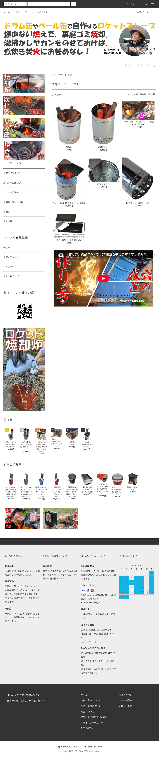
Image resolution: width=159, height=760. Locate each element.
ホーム (7, 12)
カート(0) (149, 4)
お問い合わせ (142, 12)
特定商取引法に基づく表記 (94, 717)
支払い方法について (91, 700)
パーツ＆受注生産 (39, 12)
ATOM (90, 728)
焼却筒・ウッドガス (66, 75)
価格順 (143, 94)
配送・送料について (91, 706)
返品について (87, 711)
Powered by (63, 752)
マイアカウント (126, 695)
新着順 (151, 94)
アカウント (131, 4)
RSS (83, 728)
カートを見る (125, 700)
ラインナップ (21, 12)
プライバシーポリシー (92, 722)
